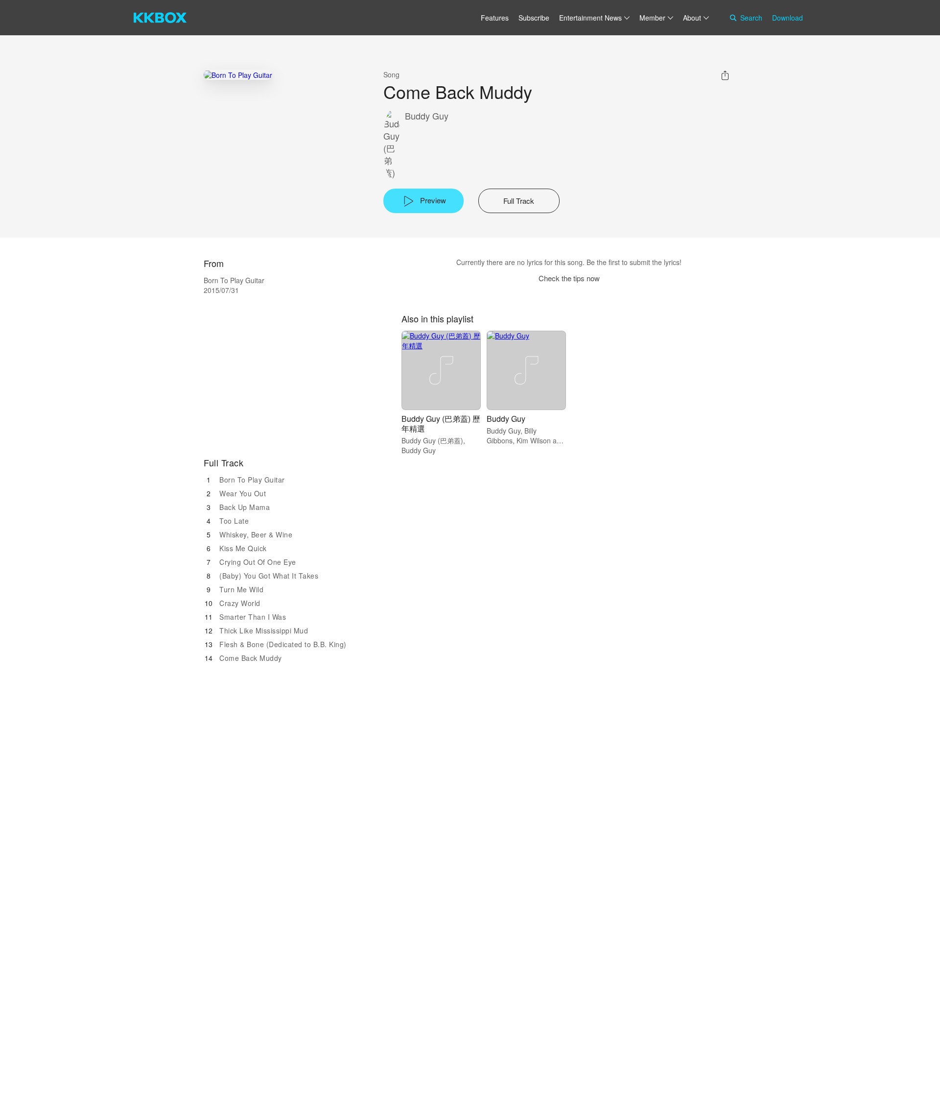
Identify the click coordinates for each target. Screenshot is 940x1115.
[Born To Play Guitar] (238, 75)
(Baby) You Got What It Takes (268, 576)
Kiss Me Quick (243, 548)
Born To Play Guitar (252, 480)
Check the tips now (569, 278)
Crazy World (239, 603)
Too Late (234, 521)
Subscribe (533, 18)
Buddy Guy (426, 116)
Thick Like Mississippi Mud (263, 630)
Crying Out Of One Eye (257, 562)
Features (495, 18)
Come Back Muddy (250, 658)
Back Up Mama (244, 507)
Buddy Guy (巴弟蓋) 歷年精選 (440, 423)
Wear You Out (242, 493)
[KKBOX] (160, 17)
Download (787, 18)
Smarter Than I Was (252, 617)
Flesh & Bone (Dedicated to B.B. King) (283, 644)
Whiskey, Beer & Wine (255, 534)
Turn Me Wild (241, 589)
